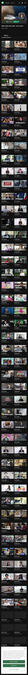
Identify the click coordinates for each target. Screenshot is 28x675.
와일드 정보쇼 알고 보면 (8, 26)
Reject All (14, 665)
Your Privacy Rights (14, 669)
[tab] (6, 36)
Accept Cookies (14, 661)
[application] (14, 13)
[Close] (25, 648)
